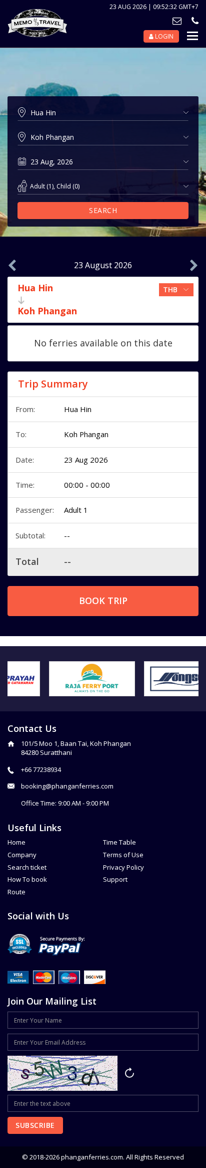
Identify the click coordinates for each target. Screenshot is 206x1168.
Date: (25, 460)
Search (103, 210)
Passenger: (35, 510)
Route (17, 891)
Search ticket (27, 867)
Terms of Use (123, 854)
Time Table (119, 842)
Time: (25, 485)
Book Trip (103, 601)
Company (22, 854)
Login (164, 36)
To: (21, 434)
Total (27, 561)
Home (17, 842)
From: (25, 409)
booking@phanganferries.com (67, 786)
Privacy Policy (123, 867)
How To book (27, 879)
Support (115, 879)
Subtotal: (31, 535)
